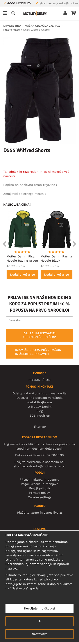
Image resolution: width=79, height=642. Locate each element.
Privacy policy (39, 492)
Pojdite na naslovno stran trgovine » (30, 184)
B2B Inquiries (40, 415)
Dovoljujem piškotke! (39, 608)
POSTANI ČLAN (39, 380)
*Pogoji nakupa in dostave (39, 479)
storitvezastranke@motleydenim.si (39, 466)
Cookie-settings (39, 497)
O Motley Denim (40, 406)
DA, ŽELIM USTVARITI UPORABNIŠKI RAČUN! (39, 335)
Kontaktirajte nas (39, 402)
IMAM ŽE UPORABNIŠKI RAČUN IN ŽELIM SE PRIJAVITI (38, 352)
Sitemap (39, 426)
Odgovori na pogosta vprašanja (39, 397)
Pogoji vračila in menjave (39, 484)
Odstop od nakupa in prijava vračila (39, 393)
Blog (39, 411)
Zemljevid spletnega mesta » (24, 193)
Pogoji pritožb (39, 488)
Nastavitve (39, 634)
